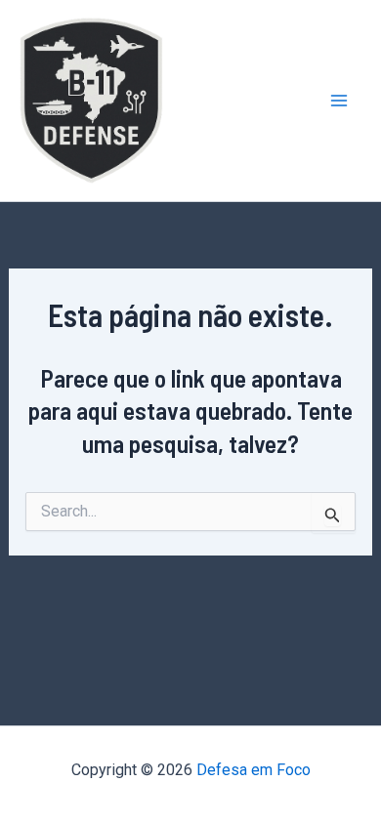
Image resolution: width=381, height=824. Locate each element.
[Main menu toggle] (340, 100)
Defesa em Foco (253, 770)
